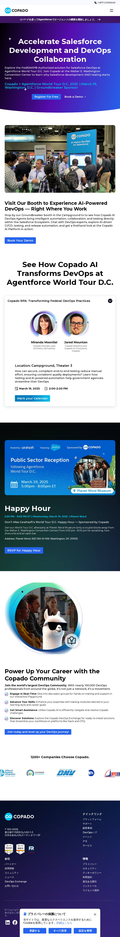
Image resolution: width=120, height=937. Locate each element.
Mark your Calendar (32, 398)
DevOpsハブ (90, 832)
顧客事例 (87, 828)
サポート (87, 823)
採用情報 (9, 868)
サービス (87, 845)
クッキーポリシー (92, 872)
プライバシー (90, 864)
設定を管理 (85, 930)
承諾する (34, 930)
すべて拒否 (60, 930)
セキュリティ (90, 868)
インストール (90, 886)
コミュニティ (12, 872)
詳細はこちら (64, 922)
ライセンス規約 (91, 890)
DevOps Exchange (16, 881)
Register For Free (46, 96)
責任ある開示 (90, 881)
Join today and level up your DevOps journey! (38, 732)
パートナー (10, 864)
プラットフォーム (92, 819)
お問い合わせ (12, 886)
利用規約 (87, 877)
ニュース (9, 877)
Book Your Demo (20, 240)
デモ (85, 841)
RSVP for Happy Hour (24, 550)
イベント (87, 836)
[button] (111, 10)
